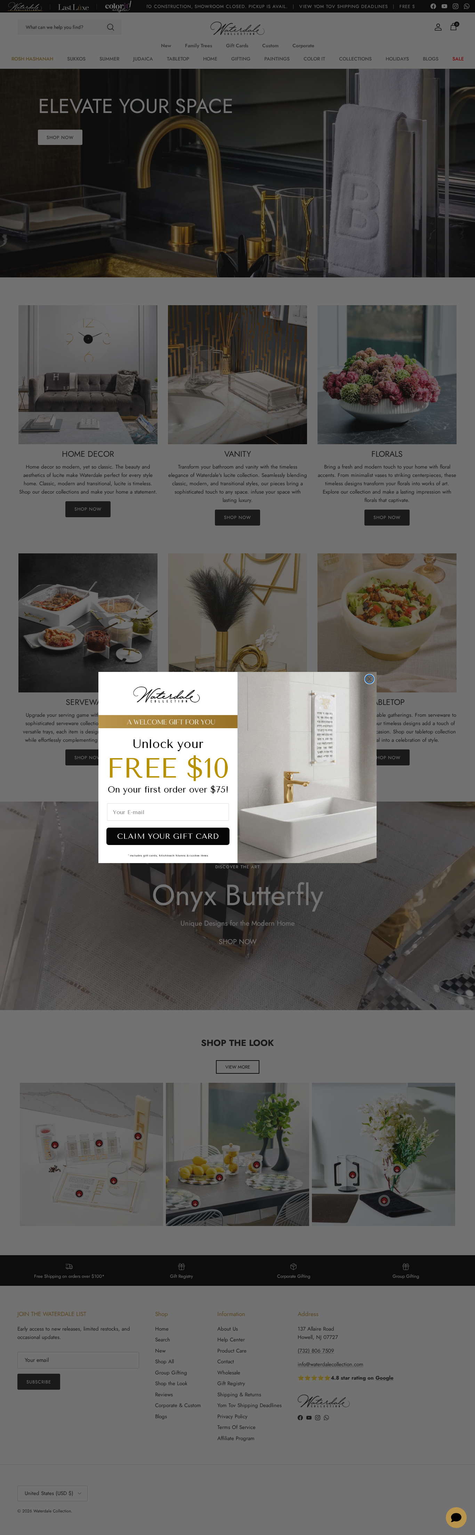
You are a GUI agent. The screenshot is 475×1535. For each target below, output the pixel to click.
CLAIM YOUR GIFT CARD (168, 836)
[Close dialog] (369, 679)
